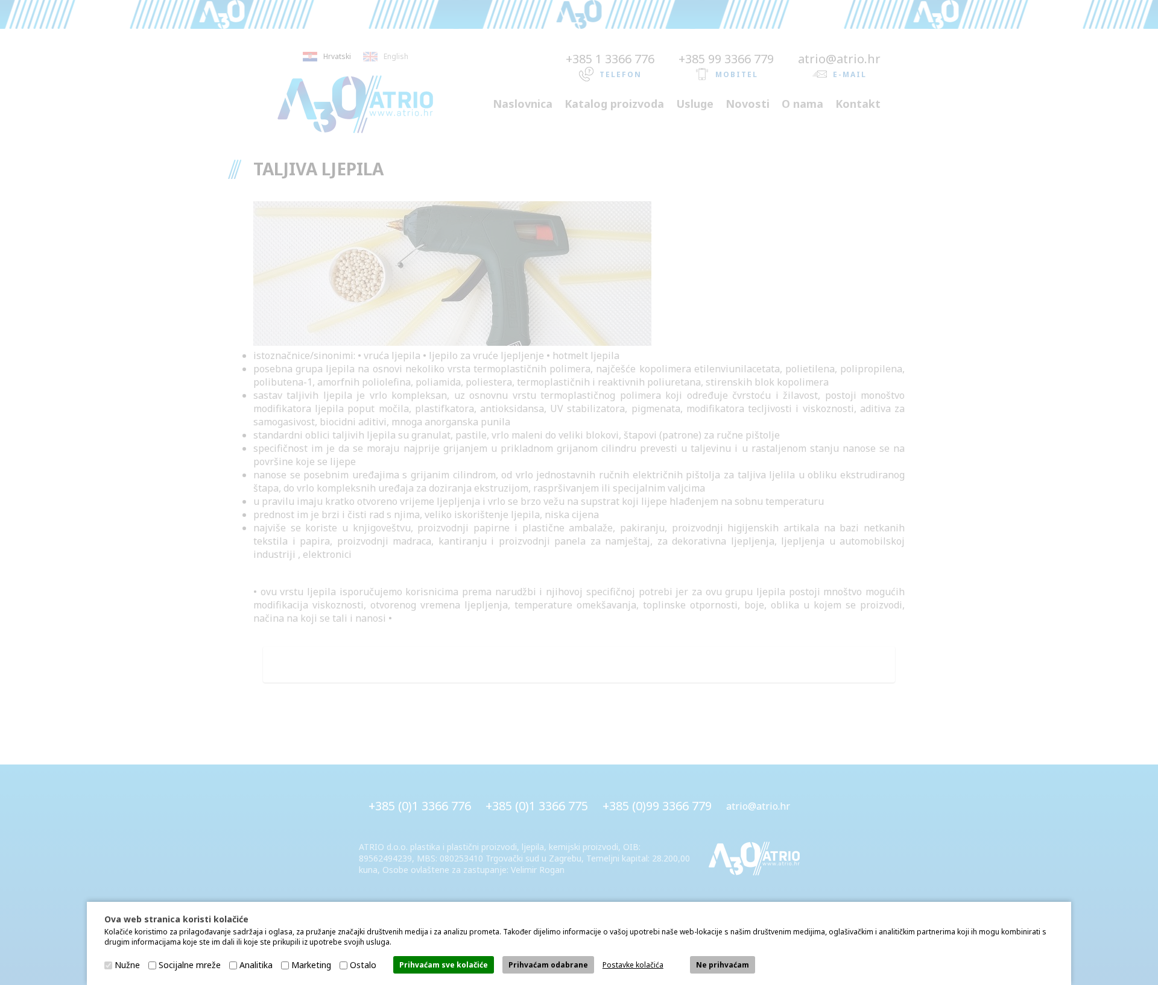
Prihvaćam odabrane (548, 965)
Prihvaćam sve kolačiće (443, 965)
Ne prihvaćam (722, 965)
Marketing (311, 965)
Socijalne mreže (190, 965)
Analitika (256, 965)
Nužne (127, 965)
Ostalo (363, 965)
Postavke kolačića (633, 965)
